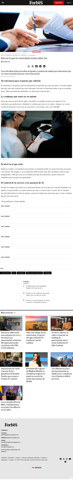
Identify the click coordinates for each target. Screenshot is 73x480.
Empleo (21, 273)
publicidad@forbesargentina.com (9, 434)
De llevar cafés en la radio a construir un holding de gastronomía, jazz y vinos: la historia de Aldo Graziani (60, 339)
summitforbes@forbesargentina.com (10, 442)
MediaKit (3, 457)
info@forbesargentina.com (12, 437)
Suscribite (58, 3)
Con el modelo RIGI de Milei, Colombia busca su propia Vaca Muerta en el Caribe (10, 406)
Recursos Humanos (34, 273)
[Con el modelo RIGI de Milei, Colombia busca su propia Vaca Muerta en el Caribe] (11, 393)
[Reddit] (40, 66)
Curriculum (5, 273)
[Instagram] (67, 459)
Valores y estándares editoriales (31, 457)
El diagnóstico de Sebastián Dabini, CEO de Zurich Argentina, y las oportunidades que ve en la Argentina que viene (37, 287)
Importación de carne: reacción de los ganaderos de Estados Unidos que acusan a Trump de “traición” (10, 374)
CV (14, 273)
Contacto (18, 457)
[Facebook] (36, 66)
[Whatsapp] (29, 66)
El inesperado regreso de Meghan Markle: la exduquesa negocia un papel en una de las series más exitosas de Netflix (35, 375)
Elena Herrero (5, 61)
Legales (11, 460)
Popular (26, 281)
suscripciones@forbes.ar (7, 447)
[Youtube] (70, 459)
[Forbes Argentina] (36, 2)
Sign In (69, 2)
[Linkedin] (44, 66)
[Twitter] (32, 66)
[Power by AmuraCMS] (36, 467)
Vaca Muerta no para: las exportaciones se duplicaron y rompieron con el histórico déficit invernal (62, 374)
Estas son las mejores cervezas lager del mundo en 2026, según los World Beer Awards (37, 294)
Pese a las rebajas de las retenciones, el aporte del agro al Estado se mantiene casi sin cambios (36, 338)
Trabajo (47, 273)
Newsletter (11, 457)
